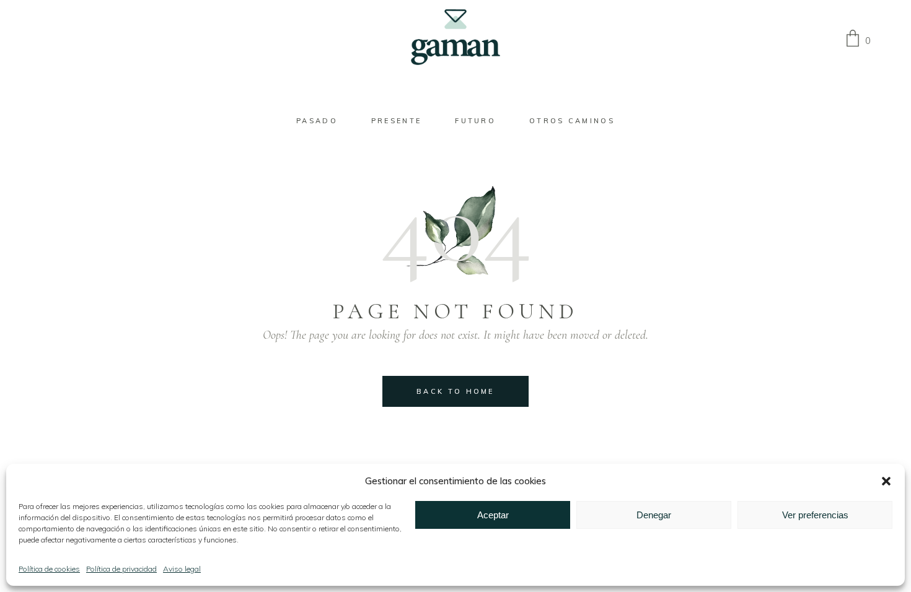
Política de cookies (49, 568)
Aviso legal (182, 568)
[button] (886, 481)
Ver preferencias (815, 515)
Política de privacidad (121, 568)
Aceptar (493, 515)
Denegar (653, 515)
